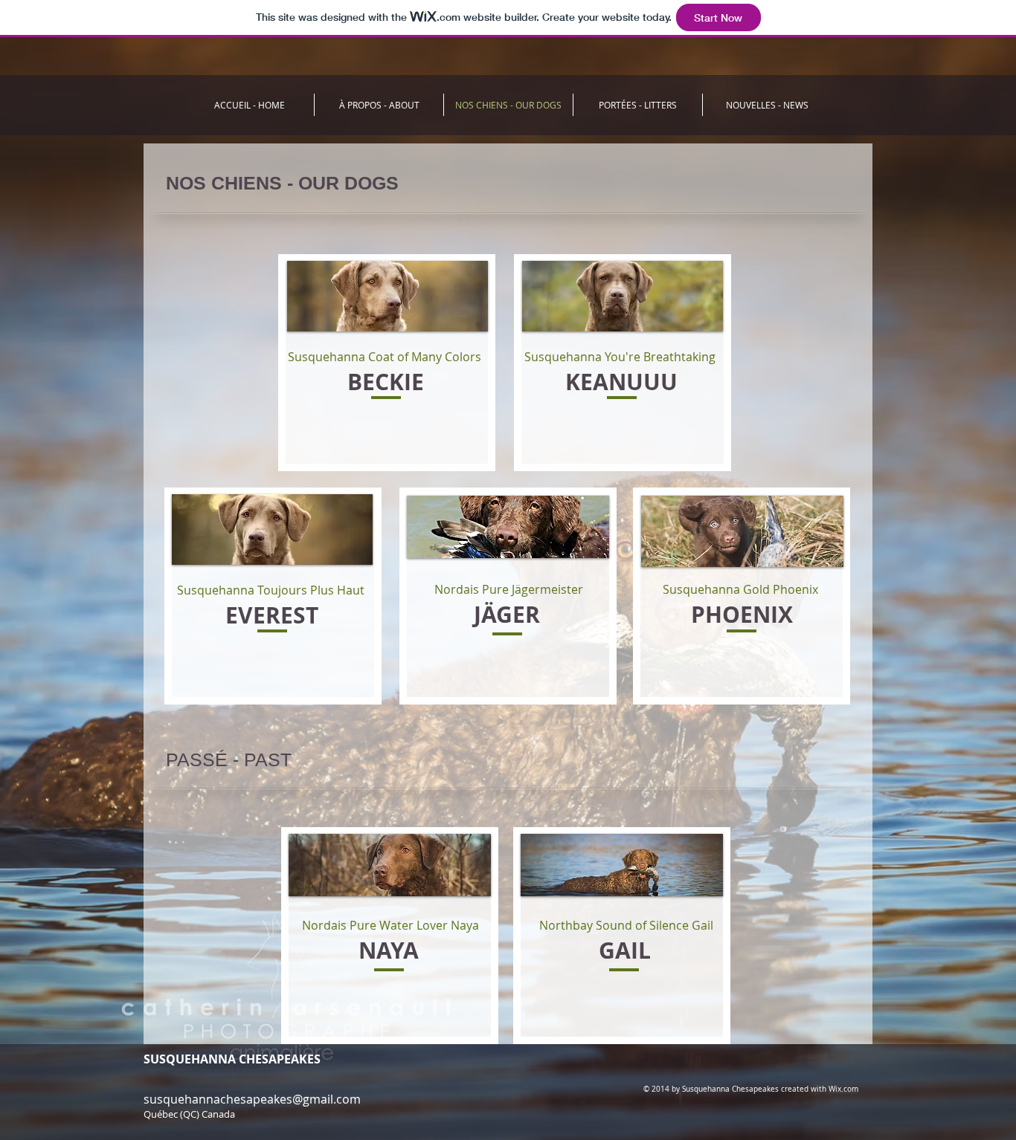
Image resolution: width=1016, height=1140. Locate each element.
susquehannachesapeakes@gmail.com (252, 1099)
